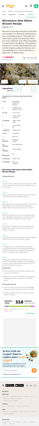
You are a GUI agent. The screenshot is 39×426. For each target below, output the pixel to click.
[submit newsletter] (34, 370)
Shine (5, 424)
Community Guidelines (9, 413)
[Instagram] (35, 385)
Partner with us (26, 406)
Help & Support (11, 406)
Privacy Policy (5, 411)
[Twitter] (31, 385)
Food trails (19, 398)
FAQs (18, 406)
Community (26, 396)
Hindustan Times (6, 422)
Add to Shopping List (33, 89)
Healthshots (12, 424)
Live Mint (24, 422)
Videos (12, 398)
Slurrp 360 (6, 398)
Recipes (10, 11)
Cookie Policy (14, 411)
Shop (32, 396)
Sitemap (33, 411)
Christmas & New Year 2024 (10, 400)
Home (4, 11)
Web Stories (5, 396)
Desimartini (32, 422)
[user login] (36, 6)
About (3, 406)
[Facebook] (27, 385)
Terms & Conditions (24, 411)
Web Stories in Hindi (16, 396)
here (19, 374)
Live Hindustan (16, 422)
